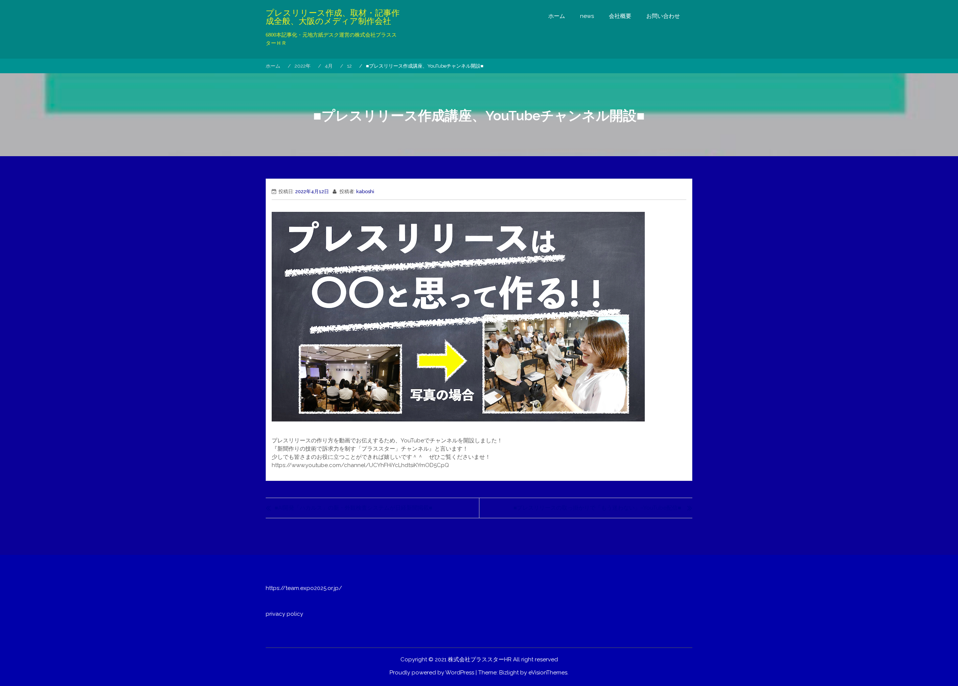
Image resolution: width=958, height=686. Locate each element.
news (587, 16)
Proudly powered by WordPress (432, 672)
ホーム (556, 16)
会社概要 (620, 16)
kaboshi (365, 191)
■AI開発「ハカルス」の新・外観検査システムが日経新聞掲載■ (353, 507)
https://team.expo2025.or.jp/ (304, 588)
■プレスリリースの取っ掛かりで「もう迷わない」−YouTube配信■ (597, 507)
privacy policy (284, 614)
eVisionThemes (547, 672)
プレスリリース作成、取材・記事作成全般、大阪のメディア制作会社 (333, 17)
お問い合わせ (663, 16)
